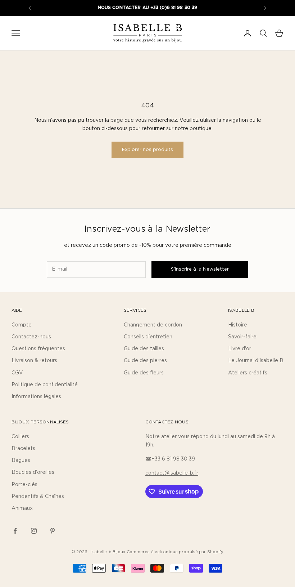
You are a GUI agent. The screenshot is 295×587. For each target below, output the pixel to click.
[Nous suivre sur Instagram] (33, 530)
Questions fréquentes (38, 348)
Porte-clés (24, 484)
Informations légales (36, 396)
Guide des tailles (144, 348)
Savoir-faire (242, 336)
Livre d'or (239, 348)
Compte (22, 325)
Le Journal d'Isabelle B (255, 360)
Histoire (237, 325)
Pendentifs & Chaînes (38, 496)
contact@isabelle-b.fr (171, 473)
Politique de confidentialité (45, 384)
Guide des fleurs (144, 372)
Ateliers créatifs (247, 372)
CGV (17, 372)
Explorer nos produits (147, 149)
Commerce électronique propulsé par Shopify (175, 552)
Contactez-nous (31, 336)
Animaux (22, 508)
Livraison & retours (34, 360)
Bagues (21, 460)
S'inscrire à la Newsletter (200, 269)
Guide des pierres (145, 360)
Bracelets (23, 448)
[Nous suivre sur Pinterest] (52, 530)
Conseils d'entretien (148, 336)
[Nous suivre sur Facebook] (15, 530)
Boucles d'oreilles (33, 472)
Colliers (20, 436)
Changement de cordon (153, 325)
